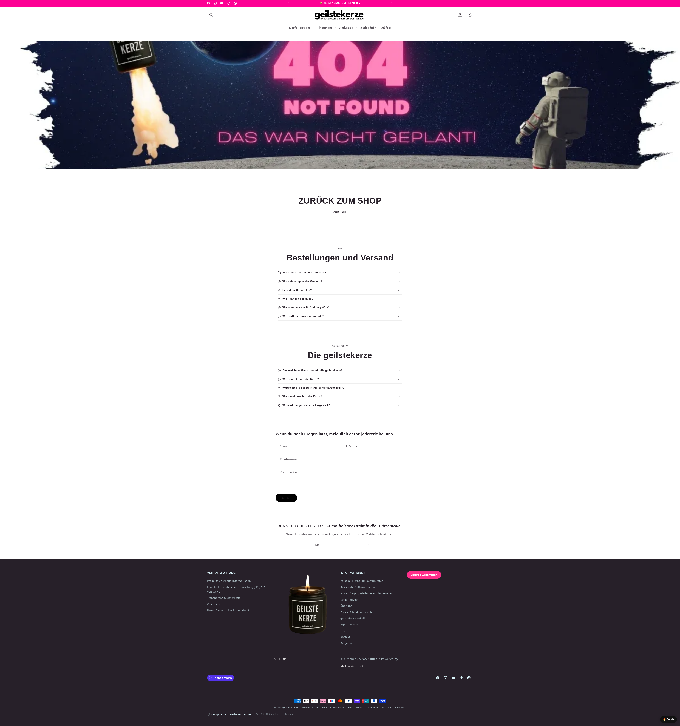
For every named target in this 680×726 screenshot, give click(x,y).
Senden (286, 498)
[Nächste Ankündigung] (392, 3)
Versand (360, 707)
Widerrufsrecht (310, 707)
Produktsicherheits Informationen (229, 580)
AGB (350, 707)
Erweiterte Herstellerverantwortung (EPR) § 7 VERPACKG (236, 589)
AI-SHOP (280, 659)
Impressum (400, 707)
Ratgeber (346, 643)
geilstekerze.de (290, 707)
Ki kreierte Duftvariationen (357, 587)
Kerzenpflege (349, 599)
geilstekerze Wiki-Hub (354, 618)
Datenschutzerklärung (332, 707)
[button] (211, 15)
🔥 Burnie (668, 719)
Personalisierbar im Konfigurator (361, 580)
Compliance (214, 604)
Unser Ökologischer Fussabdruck (228, 610)
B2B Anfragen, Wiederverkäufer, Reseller (366, 593)
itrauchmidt (351, 666)
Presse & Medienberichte (356, 612)
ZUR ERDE (340, 212)
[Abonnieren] (367, 545)
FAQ (342, 630)
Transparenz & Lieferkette (223, 597)
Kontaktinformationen (379, 707)
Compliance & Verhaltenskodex (231, 714)
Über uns (346, 605)
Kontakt (345, 637)
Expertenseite (349, 624)
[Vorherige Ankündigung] (288, 3)
